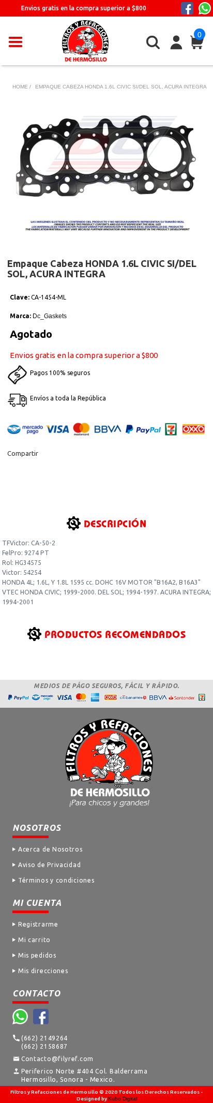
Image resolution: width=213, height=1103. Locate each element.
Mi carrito (34, 939)
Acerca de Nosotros (50, 849)
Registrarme (38, 924)
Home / (21, 87)
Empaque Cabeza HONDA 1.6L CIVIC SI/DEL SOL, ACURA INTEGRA (121, 87)
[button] (15, 41)
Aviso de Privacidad (49, 864)
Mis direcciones (43, 970)
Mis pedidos (37, 955)
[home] (85, 41)
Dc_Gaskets (50, 316)
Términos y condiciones (56, 880)
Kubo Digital (122, 1098)
